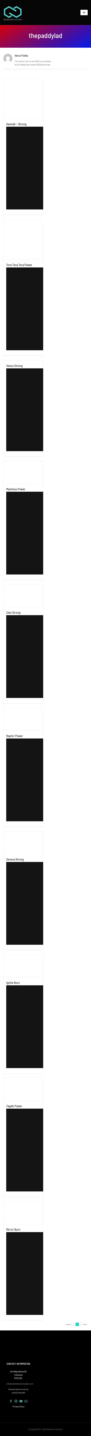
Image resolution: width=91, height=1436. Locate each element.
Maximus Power (15, 489)
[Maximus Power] (23, 472)
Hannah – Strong (16, 124)
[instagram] (16, 1401)
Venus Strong (14, 366)
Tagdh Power (14, 1106)
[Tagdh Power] (23, 1089)
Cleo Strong (13, 612)
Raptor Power (14, 736)
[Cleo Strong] (23, 596)
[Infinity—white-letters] (12, 6)
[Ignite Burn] (23, 966)
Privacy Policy (18, 1406)
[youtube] (21, 1401)
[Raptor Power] (23, 719)
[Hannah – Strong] (23, 99)
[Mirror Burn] (23, 1213)
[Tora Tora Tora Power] (23, 239)
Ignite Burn (13, 983)
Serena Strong (15, 859)
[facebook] (11, 1401)
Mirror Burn (13, 1229)
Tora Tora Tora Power (19, 265)
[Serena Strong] (23, 842)
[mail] (26, 1401)
